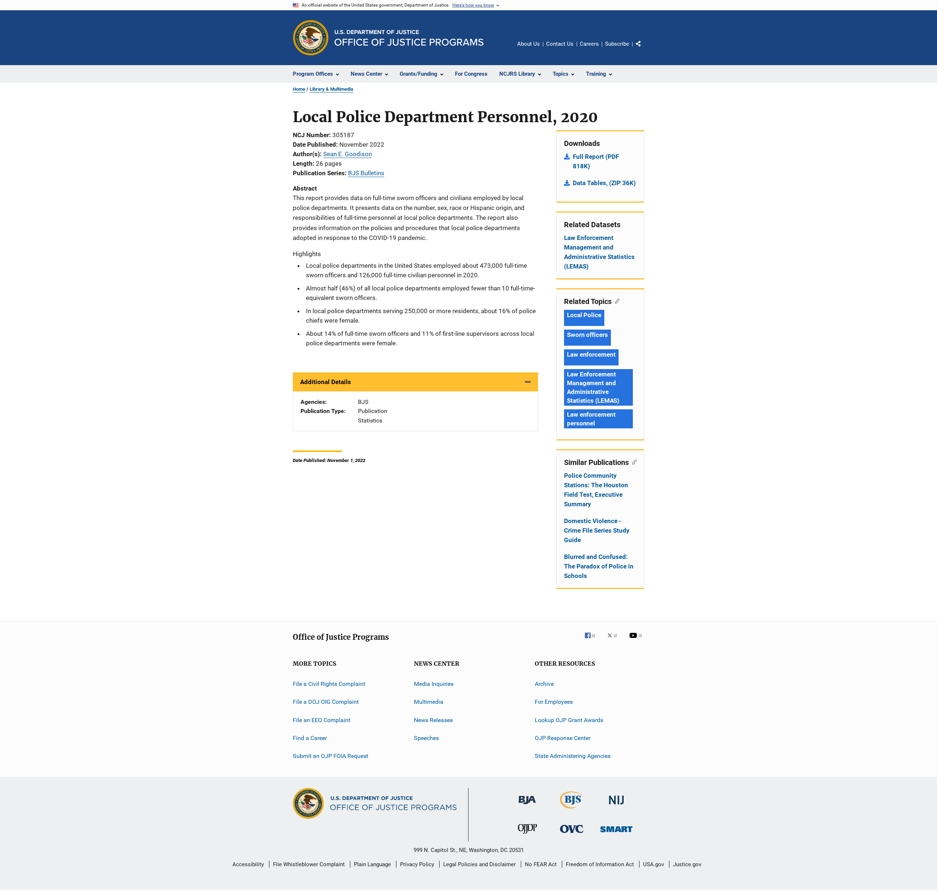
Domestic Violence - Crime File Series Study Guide (597, 530)
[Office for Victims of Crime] (571, 834)
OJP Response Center (562, 738)
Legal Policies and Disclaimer (479, 864)
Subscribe (617, 44)
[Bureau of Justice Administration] (527, 805)
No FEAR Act (541, 864)
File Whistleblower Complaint (309, 864)
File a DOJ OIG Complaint (326, 701)
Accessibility (248, 864)
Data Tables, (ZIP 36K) (604, 183)
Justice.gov (687, 864)
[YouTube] (637, 640)
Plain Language (372, 864)
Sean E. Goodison (347, 154)
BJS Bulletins (366, 173)
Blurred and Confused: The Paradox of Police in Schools (599, 566)
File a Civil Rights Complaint (329, 683)
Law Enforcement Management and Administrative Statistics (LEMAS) (599, 252)
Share (644, 49)
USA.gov (653, 864)
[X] (615, 640)
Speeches (426, 738)
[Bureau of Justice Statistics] (572, 810)
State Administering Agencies (573, 755)
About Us (528, 44)
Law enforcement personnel (591, 419)
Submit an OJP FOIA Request (330, 755)
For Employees (554, 701)
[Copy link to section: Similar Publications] (633, 461)
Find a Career (310, 738)
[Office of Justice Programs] (311, 38)
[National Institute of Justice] (616, 805)
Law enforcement (591, 354)
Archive (544, 683)
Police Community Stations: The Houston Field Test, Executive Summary (596, 490)
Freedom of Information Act (600, 864)
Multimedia (428, 701)
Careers (589, 44)
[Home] (409, 38)
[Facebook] (593, 640)
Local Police (584, 315)
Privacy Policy (417, 864)
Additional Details (325, 382)
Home (299, 89)
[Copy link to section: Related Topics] (615, 300)
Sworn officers (587, 334)
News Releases (433, 720)
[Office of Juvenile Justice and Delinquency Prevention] (527, 835)
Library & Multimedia (331, 89)
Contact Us (560, 44)
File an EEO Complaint (321, 720)
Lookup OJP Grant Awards (569, 720)
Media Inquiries (433, 683)
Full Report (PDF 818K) (596, 161)
